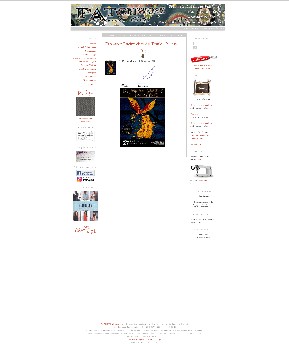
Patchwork (194, 114)
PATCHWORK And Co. (112, 324)
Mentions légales (136, 339)
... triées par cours (196, 138)
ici (200, 159)
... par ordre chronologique (199, 135)
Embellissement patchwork (202, 104)
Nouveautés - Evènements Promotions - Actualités (203, 66)
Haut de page (154, 339)
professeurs (198, 144)
